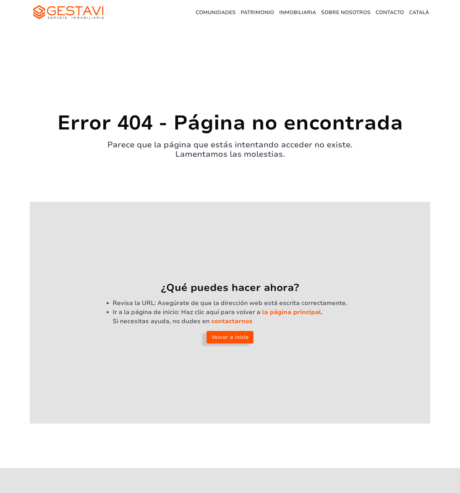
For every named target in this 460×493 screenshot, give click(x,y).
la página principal (291, 312)
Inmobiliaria (297, 12)
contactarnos (232, 321)
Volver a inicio (230, 337)
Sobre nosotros (346, 12)
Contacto (390, 12)
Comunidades (216, 12)
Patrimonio (257, 12)
